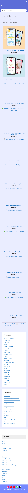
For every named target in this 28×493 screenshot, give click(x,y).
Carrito (3, 441)
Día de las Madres (8, 412)
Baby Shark (7, 370)
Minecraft (6, 342)
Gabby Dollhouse (8, 346)
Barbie (5, 368)
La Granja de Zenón (9, 362)
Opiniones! (4, 450)
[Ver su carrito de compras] (26, 2)
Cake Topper (7, 382)
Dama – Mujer (7, 414)
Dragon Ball (7, 376)
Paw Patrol (7, 366)
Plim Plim (6, 360)
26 (8, 325)
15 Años (6, 408)
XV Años (4, 477)
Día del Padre (7, 415)
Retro (5, 384)
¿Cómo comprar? (6, 448)
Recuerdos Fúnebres (9, 423)
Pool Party (6, 380)
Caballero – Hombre (9, 417)
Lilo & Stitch (7, 340)
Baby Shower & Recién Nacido (12, 400)
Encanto (6, 350)
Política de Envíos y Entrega (9, 465)
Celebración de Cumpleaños (11, 398)
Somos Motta (3, 2)
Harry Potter (7, 352)
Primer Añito (7, 396)
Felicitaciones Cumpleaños (11, 419)
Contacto (4, 457)
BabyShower (5, 471)
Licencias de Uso (6, 459)
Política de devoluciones (8, 461)
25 (5, 325)
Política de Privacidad (7, 463)
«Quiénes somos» (6, 455)
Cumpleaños (5, 481)
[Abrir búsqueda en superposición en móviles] (13, 10)
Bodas (3, 479)
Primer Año (5, 473)
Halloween (6, 378)
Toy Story (6, 374)
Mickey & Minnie (8, 354)
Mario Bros (7, 364)
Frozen (5, 356)
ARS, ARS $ (6, 437)
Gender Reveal (6, 469)
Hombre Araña (8, 358)
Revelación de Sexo (9, 402)
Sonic (5, 344)
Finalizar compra (6, 443)
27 (10, 325)
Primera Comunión (9, 406)
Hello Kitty (6, 372)
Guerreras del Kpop (9, 338)
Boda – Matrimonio (9, 410)
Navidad (6, 421)
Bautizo (6, 404)
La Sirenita (7, 348)
